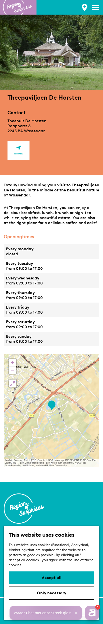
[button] (51, 405)
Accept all (52, 577)
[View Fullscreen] (12, 383)
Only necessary (51, 593)
